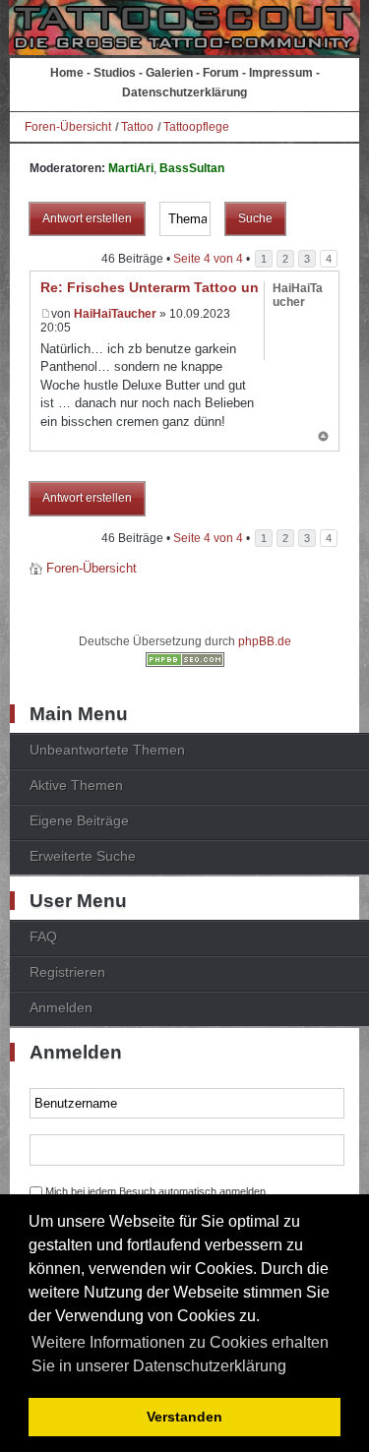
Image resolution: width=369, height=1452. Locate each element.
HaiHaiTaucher (115, 314)
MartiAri (131, 168)
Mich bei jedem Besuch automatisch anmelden (155, 1191)
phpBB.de (264, 641)
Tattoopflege (196, 127)
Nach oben (323, 438)
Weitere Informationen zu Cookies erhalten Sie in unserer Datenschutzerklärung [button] (180, 1354)
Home (67, 73)
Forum (221, 73)
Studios (114, 73)
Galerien (169, 73)
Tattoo (137, 127)
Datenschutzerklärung (184, 92)
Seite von (208, 259)
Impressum (281, 73)
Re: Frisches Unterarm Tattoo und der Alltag (188, 287)
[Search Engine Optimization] (185, 663)
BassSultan (191, 168)
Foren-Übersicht (68, 127)
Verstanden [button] (184, 1416)
